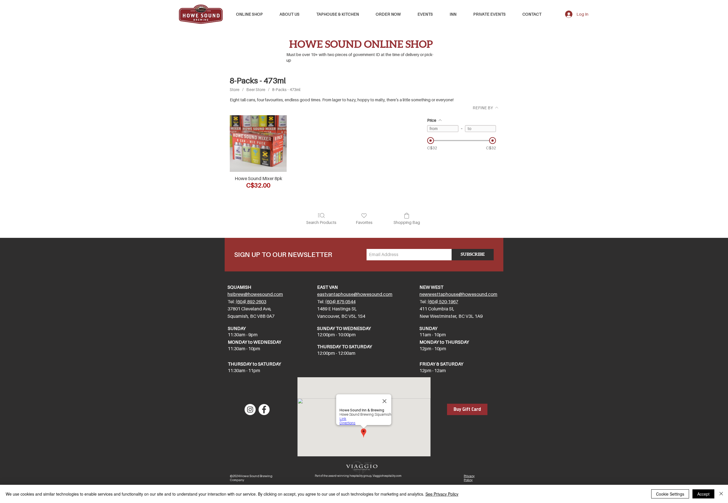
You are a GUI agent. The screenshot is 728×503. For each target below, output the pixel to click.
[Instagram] (250, 409)
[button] (337, 14)
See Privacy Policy (441, 494)
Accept (703, 494)
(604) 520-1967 (442, 301)
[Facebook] (264, 409)
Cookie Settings (670, 494)
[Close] (721, 493)
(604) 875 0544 (340, 301)
